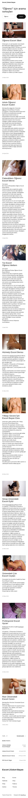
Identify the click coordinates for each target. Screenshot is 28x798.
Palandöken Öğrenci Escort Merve (11, 179)
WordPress (23, 795)
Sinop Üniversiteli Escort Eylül (10, 500)
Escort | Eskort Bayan (8, 2)
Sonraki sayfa (21, 735)
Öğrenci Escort (15, 45)
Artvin (11, 108)
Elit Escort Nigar (7, 760)
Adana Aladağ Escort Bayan (6, 745)
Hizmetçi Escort (14, 355)
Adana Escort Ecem (8, 751)
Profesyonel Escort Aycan (11, 622)
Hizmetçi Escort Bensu (12, 352)
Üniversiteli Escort (10, 504)
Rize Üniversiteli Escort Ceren (9, 698)
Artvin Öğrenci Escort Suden (9, 103)
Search (21, 16)
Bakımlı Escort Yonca (8, 756)
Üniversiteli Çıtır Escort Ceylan (9, 574)
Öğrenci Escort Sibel (11, 40)
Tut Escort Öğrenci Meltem (9, 264)
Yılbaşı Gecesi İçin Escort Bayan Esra (11, 417)
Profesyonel (5, 626)
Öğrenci (4, 110)
